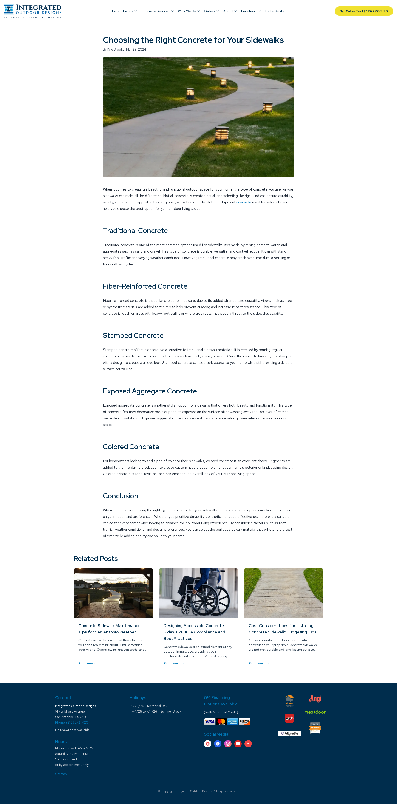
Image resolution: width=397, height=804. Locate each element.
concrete (243, 202)
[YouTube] (238, 743)
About (228, 11)
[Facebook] (217, 743)
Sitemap (61, 774)
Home (115, 11)
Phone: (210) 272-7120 (71, 722)
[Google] (207, 743)
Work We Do (187, 11)
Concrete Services (155, 11)
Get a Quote (274, 11)
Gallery (209, 11)
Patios (128, 11)
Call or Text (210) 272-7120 (367, 11)
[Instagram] (228, 743)
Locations (248, 11)
